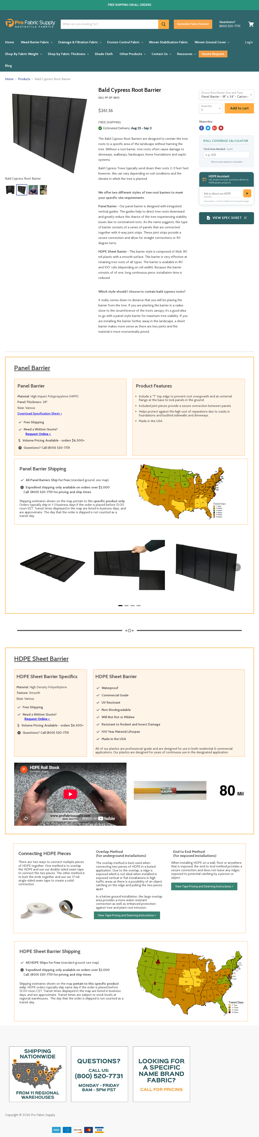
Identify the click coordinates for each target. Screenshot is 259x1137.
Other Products (131, 54)
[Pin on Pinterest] (221, 128)
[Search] (163, 24)
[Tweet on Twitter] (208, 128)
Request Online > (38, 434)
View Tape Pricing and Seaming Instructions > (127, 915)
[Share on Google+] (214, 128)
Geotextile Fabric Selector (193, 23)
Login (249, 42)
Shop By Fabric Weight (22, 54)
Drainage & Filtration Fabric (78, 42)
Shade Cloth (104, 54)
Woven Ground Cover (211, 42)
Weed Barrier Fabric (35, 42)
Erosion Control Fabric (123, 42)
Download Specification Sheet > (39, 413)
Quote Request (213, 54)
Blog (8, 66)
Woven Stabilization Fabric (168, 42)
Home (9, 42)
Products (24, 79)
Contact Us (160, 54)
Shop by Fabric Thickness (67, 54)
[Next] (237, 567)
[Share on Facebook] (201, 128)
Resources (185, 54)
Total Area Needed (218, 149)
